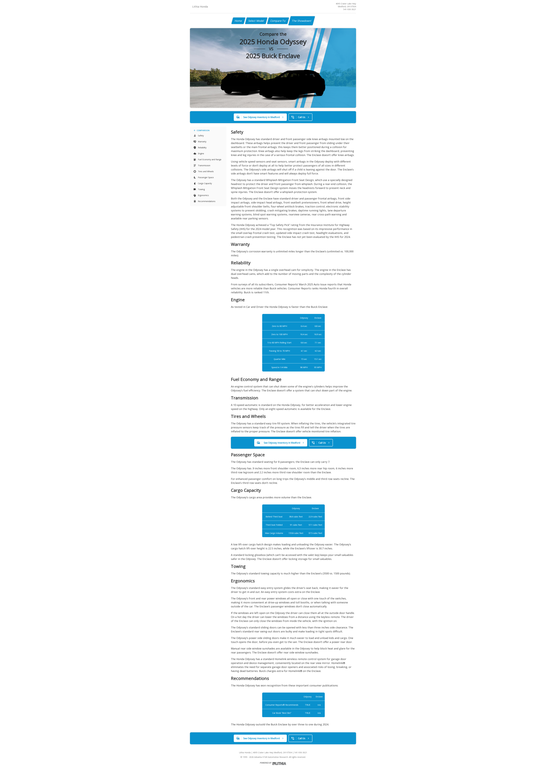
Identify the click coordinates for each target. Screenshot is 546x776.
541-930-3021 (349, 9)
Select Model (256, 20)
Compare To (278, 20)
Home (238, 20)
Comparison (203, 130)
